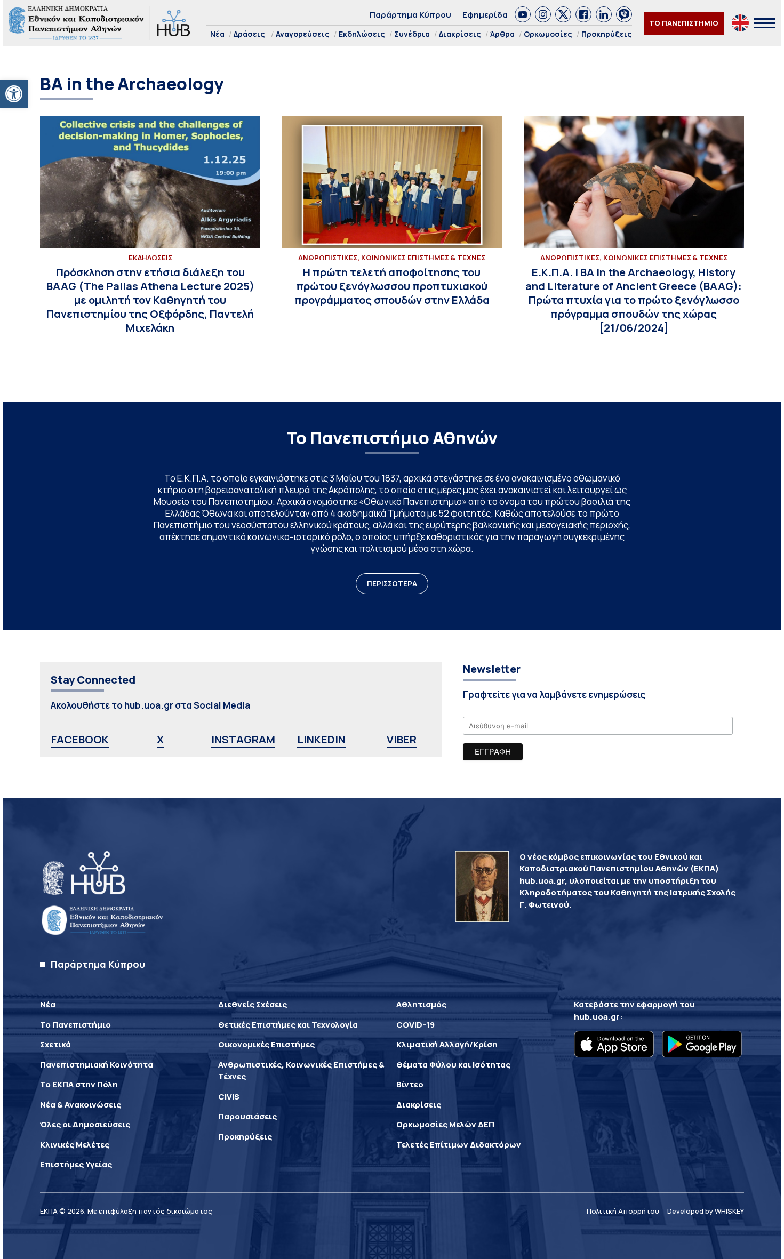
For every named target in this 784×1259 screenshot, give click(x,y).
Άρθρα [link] (502, 34)
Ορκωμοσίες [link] (548, 34)
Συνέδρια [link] (412, 34)
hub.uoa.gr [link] (597, 1016)
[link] (14, 94)
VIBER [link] (402, 739)
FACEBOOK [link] (80, 739)
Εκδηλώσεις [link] (362, 34)
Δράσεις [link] (249, 34)
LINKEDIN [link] (321, 739)
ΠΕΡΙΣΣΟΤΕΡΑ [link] (392, 583)
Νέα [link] (217, 34)
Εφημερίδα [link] (485, 15)
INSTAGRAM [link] (243, 739)
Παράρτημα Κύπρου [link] (410, 15)
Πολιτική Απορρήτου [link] (623, 1211)
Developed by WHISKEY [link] (705, 1211)
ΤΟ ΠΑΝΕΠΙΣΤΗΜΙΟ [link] (683, 23)
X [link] (160, 739)
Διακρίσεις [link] (460, 34)
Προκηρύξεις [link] (606, 34)
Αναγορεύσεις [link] (303, 34)
